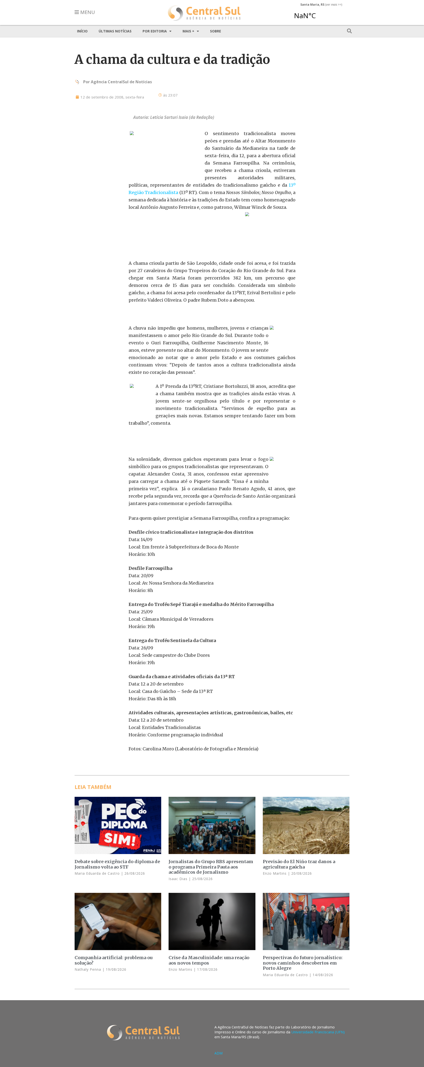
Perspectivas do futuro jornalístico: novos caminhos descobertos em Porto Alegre (303, 963)
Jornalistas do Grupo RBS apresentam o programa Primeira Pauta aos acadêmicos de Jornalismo (211, 867)
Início (82, 31)
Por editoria (155, 31)
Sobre (215, 31)
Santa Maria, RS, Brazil (319, 13)
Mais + (188, 31)
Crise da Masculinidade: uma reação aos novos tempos (209, 960)
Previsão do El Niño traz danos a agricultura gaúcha (299, 864)
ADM (218, 1053)
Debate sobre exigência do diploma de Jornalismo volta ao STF (117, 864)
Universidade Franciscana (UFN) (318, 1031)
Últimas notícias (115, 31)
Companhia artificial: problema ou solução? (113, 960)
